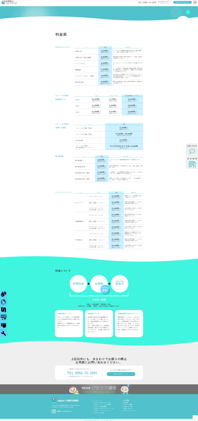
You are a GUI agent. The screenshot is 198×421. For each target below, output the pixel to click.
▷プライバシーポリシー (130, 411)
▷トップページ (97, 400)
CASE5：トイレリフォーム (102, 411)
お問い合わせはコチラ (182, 2)
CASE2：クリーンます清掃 (102, 404)
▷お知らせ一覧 (127, 406)
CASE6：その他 (99, 413)
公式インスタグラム (64, 411)
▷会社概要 (125, 400)
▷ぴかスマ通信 (127, 404)
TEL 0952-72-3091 (147, 2)
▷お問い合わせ (127, 408)
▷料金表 (125, 402)
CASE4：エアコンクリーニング (104, 408)
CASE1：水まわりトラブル (102, 402)
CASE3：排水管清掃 (100, 406)
